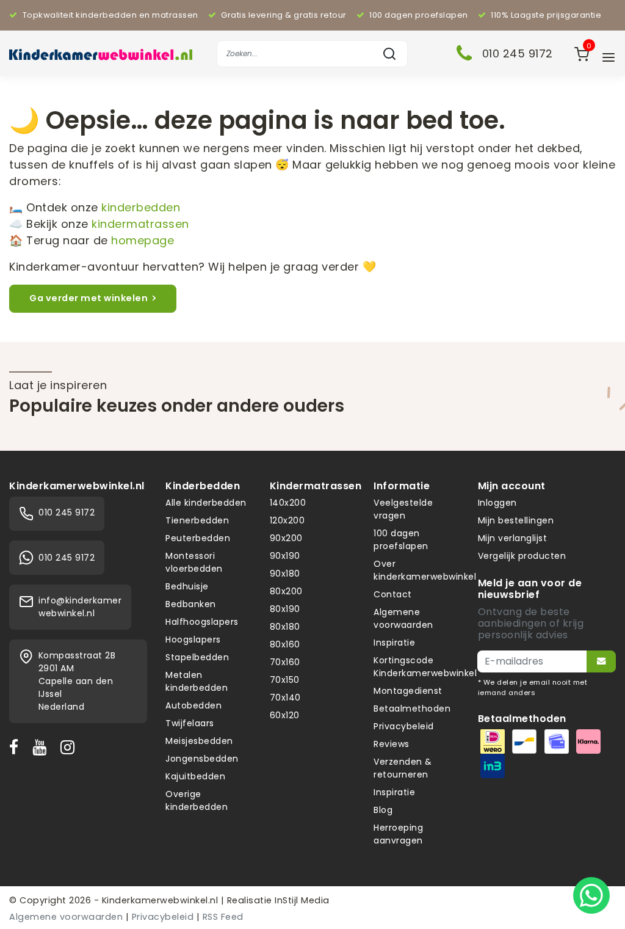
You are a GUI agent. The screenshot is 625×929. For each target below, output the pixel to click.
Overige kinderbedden (196, 800)
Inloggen (497, 503)
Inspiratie (394, 642)
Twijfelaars (189, 723)
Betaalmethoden (412, 708)
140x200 (288, 503)
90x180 (285, 573)
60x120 (285, 715)
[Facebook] (16, 747)
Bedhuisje (187, 586)
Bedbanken (190, 604)
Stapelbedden (197, 657)
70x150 (285, 680)
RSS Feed (223, 917)
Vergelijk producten (522, 556)
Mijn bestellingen (516, 520)
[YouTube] (42, 747)
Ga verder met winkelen (88, 298)
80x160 (285, 644)
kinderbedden (140, 207)
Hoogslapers (193, 639)
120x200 (287, 520)
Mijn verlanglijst (512, 538)
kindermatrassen (140, 223)
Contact (393, 594)
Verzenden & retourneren (403, 768)
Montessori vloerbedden (194, 562)
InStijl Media (301, 900)
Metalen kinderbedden (196, 681)
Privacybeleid (404, 726)
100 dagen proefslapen (401, 539)
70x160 (285, 662)
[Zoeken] (389, 54)
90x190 (285, 556)
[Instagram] (70, 747)
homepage (142, 240)
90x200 (286, 538)
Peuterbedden (197, 538)
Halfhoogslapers (202, 622)
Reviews (392, 744)
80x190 (285, 609)
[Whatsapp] (591, 895)
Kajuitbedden (195, 776)
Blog (383, 810)
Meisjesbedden (199, 741)
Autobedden (193, 705)
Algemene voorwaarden (403, 618)
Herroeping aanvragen (398, 834)
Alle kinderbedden (206, 503)
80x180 (285, 627)
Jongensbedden (202, 758)
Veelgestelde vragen (403, 509)
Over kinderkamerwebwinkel (425, 570)
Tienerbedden (197, 520)
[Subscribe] (601, 661)
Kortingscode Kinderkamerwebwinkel (425, 666)
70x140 (285, 697)
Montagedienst (408, 691)
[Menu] (608, 57)
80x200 (286, 591)
